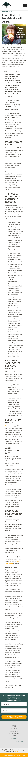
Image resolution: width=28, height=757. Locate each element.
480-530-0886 (14, 738)
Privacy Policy (18, 751)
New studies (9, 426)
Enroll (14, 735)
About (14, 726)
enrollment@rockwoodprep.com (14, 740)
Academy (14, 728)
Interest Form (14, 733)
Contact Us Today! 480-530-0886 (15, 755)
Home (14, 725)
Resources (14, 731)
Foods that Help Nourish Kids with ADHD (12, 18)
